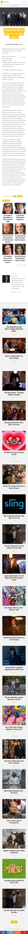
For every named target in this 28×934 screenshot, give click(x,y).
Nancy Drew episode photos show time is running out (14, 762)
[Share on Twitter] (10, 932)
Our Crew (5, 929)
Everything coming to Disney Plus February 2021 (14, 881)
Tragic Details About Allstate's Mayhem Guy (20, 217)
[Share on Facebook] (3, 932)
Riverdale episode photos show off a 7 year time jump (14, 638)
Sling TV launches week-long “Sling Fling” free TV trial (14, 517)
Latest (14, 922)
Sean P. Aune (14, 276)
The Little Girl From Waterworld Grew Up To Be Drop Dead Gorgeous (7, 239)
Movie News (14, 491)
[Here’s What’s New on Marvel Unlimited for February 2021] (14, 715)
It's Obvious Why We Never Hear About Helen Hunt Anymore (20, 238)
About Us (10, 929)
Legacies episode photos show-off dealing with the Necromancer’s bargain (14, 578)
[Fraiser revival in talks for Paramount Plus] (14, 809)
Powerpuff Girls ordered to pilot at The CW (14, 453)
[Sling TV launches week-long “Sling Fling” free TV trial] (14, 504)
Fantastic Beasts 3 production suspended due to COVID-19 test (14, 668)
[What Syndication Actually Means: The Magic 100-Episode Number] (14, 316)
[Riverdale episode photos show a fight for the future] (14, 410)
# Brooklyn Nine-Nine (7, 196)
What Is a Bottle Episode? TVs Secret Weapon (14, 357)
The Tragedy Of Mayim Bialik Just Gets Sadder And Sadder (7, 218)
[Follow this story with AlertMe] (24, 932)
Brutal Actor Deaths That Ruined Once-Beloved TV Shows (20, 258)
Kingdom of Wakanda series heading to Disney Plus (14, 851)
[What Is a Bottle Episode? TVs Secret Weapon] (14, 345)
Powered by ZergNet (21, 265)
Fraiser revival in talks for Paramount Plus (14, 821)
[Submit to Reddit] (17, 932)
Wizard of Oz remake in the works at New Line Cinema (14, 487)
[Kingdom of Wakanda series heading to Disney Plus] (14, 839)
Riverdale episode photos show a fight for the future (14, 423)
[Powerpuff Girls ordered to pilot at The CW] (14, 440)
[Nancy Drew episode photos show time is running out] (14, 749)
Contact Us (16, 929)
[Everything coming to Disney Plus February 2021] (14, 868)
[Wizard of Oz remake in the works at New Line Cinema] (14, 474)
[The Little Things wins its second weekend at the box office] (14, 534)
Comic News (14, 732)
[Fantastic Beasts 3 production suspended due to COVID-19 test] (14, 655)
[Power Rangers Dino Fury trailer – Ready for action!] (14, 596)
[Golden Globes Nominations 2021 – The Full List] (14, 779)
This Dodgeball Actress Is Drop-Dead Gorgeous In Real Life (8, 259)
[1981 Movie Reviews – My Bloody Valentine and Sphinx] (14, 381)
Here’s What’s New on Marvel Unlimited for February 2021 (14, 728)
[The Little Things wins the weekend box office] (14, 898)
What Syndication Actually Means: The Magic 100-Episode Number (14, 329)
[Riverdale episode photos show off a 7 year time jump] (14, 626)
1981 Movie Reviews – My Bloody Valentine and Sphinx (14, 393)
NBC (15, 196)
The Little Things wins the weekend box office (14, 911)
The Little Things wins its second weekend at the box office (14, 547)
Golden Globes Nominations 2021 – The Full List (14, 792)
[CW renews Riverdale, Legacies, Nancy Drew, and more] (14, 685)
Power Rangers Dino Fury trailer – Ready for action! (14, 608)
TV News (20, 196)
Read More (14, 292)
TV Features (14, 334)
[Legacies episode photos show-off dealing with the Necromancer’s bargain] (14, 564)
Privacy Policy (21, 929)
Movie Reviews (14, 397)
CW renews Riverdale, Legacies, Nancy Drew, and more (14, 698)
